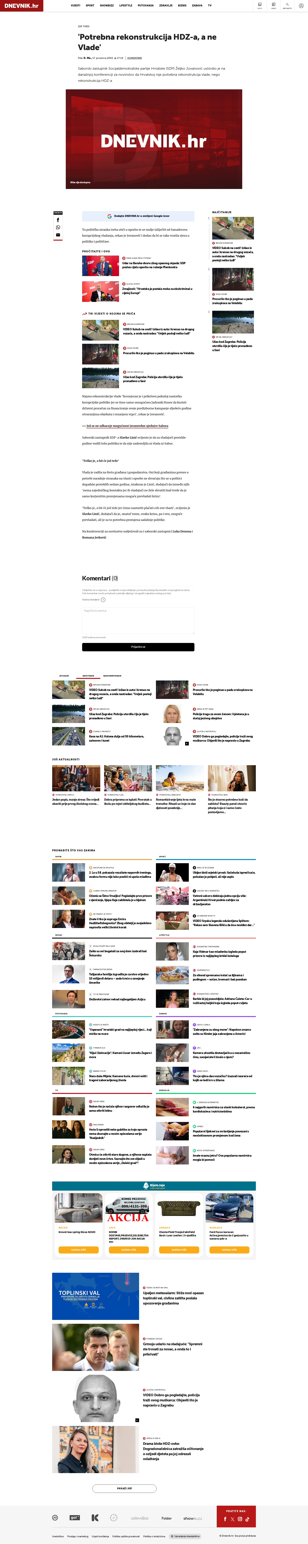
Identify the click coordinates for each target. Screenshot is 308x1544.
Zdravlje (165, 5)
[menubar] (301, 6)
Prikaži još (124, 1489)
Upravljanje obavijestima (187, 1536)
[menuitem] (301, 6)
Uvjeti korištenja (100, 1536)
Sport (90, 5)
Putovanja (146, 5)
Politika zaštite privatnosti (126, 1536)
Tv (210, 5)
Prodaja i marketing (77, 1536)
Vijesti (75, 5)
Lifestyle (125, 5)
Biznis (182, 5)
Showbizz (107, 5)
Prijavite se (138, 647)
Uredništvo (58, 1536)
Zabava (197, 5)
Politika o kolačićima (154, 1536)
